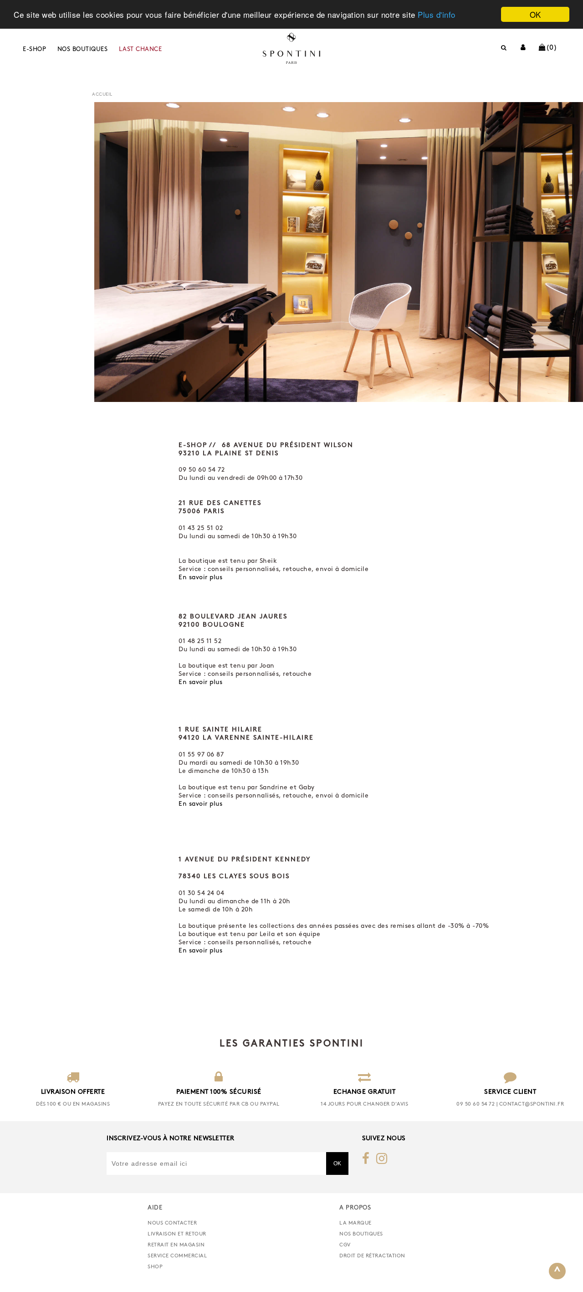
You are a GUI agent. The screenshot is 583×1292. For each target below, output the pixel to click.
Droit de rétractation (372, 1256)
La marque (355, 1223)
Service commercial (177, 1256)
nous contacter (172, 1223)
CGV (345, 1245)
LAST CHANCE (140, 49)
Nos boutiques (82, 49)
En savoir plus (200, 577)
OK (535, 14)
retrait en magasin (176, 1245)
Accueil (102, 94)
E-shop (34, 49)
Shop (155, 1267)
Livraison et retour (177, 1234)
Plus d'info (436, 15)
